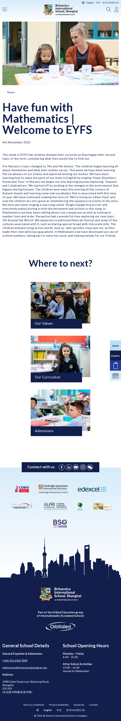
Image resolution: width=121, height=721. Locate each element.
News (11, 92)
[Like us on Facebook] (62, 467)
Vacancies (78, 704)
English (90, 2)
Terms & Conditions (33, 704)
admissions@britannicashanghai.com (24, 667)
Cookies (93, 704)
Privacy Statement (59, 704)
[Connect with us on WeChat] (90, 467)
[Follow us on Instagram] (83, 467)
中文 (98, 2)
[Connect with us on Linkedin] (69, 467)
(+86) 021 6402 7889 (15, 660)
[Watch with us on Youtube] (76, 467)
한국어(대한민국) (110, 2)
